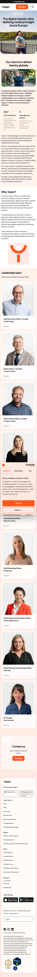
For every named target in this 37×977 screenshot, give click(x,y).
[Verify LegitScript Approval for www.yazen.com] (17, 961)
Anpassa (17, 510)
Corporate (6, 881)
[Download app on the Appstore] (10, 899)
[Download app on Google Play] (26, 899)
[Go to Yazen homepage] (5, 7)
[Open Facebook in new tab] (4, 929)
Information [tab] (18, 471)
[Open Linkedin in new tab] (12, 929)
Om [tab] (30, 471)
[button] (32, 6)
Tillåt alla (18, 503)
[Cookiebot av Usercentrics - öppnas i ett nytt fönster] (26, 465)
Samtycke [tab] (6, 471)
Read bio (6, 326)
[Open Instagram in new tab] (8, 929)
